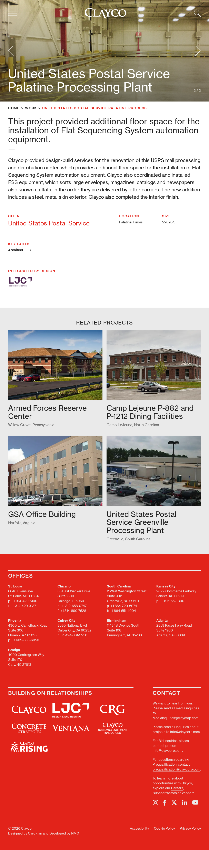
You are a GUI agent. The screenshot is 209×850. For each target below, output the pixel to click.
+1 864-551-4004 (123, 611)
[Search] (197, 13)
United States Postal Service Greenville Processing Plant (141, 522)
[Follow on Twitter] (174, 802)
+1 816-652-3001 (173, 601)
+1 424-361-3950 (74, 635)
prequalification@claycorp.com (176, 769)
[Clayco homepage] (105, 13)
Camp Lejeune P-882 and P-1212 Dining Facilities (150, 411)
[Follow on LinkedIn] (184, 802)
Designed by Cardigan (25, 833)
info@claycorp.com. (185, 732)
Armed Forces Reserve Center (47, 411)
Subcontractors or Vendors (173, 793)
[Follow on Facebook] (164, 803)
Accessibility (139, 828)
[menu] (12, 13)
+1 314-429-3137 (23, 606)
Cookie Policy (164, 828)
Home (14, 108)
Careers (177, 788)
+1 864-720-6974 (124, 606)
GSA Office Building (42, 514)
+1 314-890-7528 (73, 611)
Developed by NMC (64, 833)
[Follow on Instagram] (155, 802)
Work (31, 108)
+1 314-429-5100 (24, 601)
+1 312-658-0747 (74, 606)
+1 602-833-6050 (25, 640)
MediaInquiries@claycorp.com (176, 718)
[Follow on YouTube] (195, 802)
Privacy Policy (190, 828)
